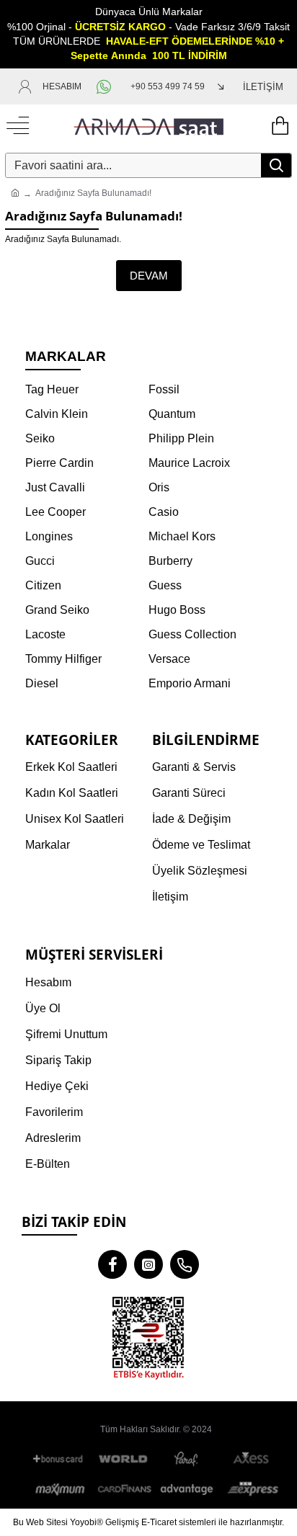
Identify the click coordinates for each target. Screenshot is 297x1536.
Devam (149, 275)
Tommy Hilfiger (63, 659)
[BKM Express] (251, 1489)
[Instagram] (148, 1264)
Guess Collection (192, 634)
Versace (169, 659)
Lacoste (45, 634)
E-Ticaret (159, 1522)
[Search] (276, 165)
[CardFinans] (124, 1489)
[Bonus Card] (60, 1459)
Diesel (41, 683)
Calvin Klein (56, 414)
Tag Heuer (52, 389)
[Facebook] (112, 1264)
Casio (163, 512)
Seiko (40, 438)
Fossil (163, 389)
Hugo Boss (176, 610)
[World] (124, 1459)
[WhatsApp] (106, 86)
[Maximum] (60, 1489)
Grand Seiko (57, 610)
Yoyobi (83, 1522)
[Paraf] (187, 1459)
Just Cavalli (55, 487)
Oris (158, 487)
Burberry (170, 561)
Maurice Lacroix (189, 463)
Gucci (40, 561)
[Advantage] (187, 1489)
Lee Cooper (55, 512)
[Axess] (251, 1459)
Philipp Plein (181, 438)
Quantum (171, 414)
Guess (165, 585)
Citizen (43, 585)
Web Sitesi (47, 1522)
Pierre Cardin (59, 463)
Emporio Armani (189, 683)
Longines (49, 536)
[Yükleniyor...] (279, 126)
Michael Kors (182, 536)
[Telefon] (184, 1264)
